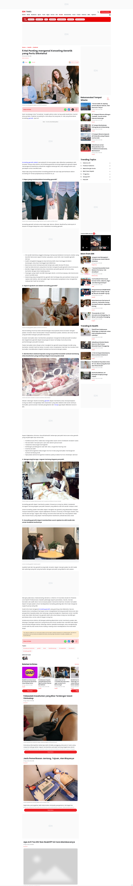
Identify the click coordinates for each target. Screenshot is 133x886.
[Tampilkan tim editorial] (78, 658)
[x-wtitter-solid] (72, 109)
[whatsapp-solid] (65, 109)
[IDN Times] (26, 11)
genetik (30, 118)
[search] (98, 12)
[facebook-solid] (69, 109)
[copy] (76, 109)
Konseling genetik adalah (30, 162)
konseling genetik (44, 609)
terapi (56, 405)
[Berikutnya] (79, 674)
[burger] (110, 15)
